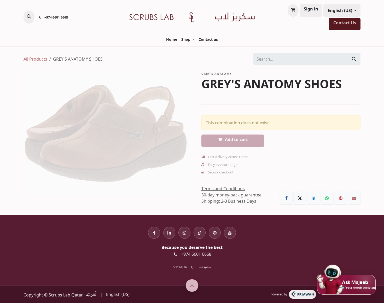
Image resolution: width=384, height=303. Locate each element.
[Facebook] (287, 197)
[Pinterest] (341, 197)
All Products (35, 59)
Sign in (311, 9)
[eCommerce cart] (293, 10)
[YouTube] (230, 232)
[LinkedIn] (314, 197)
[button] (29, 17)
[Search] (353, 59)
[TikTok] (200, 232)
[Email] (354, 197)
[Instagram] (184, 232)
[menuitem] (171, 39)
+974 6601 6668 (196, 254)
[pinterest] (215, 232)
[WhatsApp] (327, 197)
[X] (300, 197)
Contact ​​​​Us (344, 23)
